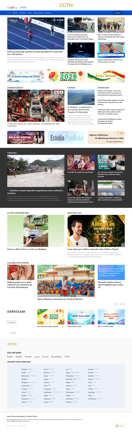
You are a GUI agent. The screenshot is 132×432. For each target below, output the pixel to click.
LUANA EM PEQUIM (17, 213)
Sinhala (93, 373)
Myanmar (73, 379)
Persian (71, 386)
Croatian (27, 389)
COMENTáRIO (14, 88)
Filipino (27, 402)
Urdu (91, 395)
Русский (45, 357)
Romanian (72, 399)
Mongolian (72, 376)
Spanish (93, 376)
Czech (26, 392)
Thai (91, 386)
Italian (48, 395)
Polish (70, 389)
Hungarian (50, 389)
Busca (119, 13)
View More (11, 322)
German (49, 373)
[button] (115, 304)
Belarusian (29, 376)
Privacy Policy (11, 425)
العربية (36, 357)
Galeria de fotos (17, 263)
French (49, 369)
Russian (71, 402)
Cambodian (27, 386)
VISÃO (71, 88)
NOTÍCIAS (103, 88)
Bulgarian (28, 382)
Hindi (47, 386)
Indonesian (53, 392)
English (10, 357)
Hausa (48, 379)
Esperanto (28, 399)
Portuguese (73, 392)
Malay (72, 373)
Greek (49, 376)
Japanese (50, 399)
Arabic (26, 373)
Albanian (27, 369)
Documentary (56, 357)
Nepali (70, 382)
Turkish (93, 389)
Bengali (26, 379)
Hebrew (49, 382)
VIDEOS (11, 153)
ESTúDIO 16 (74, 213)
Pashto (70, 395)
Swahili (93, 379)
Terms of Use (22, 425)
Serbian (93, 369)
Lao (69, 369)
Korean (49, 402)
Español (19, 357)
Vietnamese (95, 399)
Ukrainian (95, 392)
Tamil (92, 382)
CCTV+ (67, 357)
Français (28, 357)
